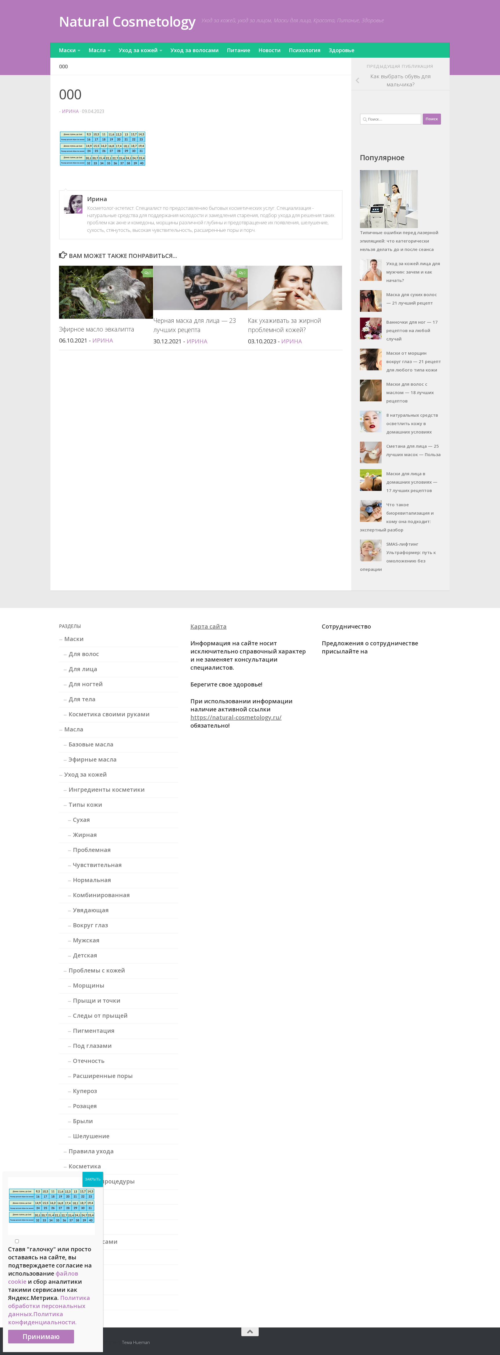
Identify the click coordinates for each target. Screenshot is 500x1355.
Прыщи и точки (96, 1000)
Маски (67, 50)
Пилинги (82, 1211)
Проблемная (92, 850)
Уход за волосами (194, 50)
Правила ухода (91, 1151)
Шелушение (91, 1136)
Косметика (85, 1166)
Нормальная (92, 880)
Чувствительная (97, 865)
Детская (85, 955)
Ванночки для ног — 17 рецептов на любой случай (412, 330)
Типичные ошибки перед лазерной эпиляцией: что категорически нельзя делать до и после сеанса (399, 241)
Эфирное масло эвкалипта (96, 329)
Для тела (82, 699)
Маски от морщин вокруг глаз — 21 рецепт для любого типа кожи (413, 361)
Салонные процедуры (102, 1181)
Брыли (83, 1121)
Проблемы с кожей (97, 970)
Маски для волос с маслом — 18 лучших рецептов (410, 392)
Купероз (85, 1091)
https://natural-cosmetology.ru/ (236, 717)
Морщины (88, 985)
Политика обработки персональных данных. (49, 1306)
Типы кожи (85, 804)
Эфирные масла (93, 759)
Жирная (85, 835)
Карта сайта (208, 626)
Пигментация (94, 1031)
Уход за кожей (138, 50)
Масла (97, 50)
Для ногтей (86, 684)
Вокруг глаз (90, 925)
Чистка (79, 1226)
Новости (269, 50)
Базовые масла (91, 744)
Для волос (84, 654)
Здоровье (341, 50)
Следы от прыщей (100, 1015)
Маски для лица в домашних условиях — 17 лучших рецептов (412, 482)
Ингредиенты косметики (107, 789)
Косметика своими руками (109, 714)
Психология (305, 50)
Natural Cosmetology (127, 21)
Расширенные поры (103, 1076)
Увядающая (91, 910)
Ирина (70, 111)
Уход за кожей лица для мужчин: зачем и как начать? (413, 272)
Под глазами (92, 1046)
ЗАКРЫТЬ (93, 1179)
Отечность (88, 1061)
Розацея (85, 1106)
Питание (238, 50)
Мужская (86, 940)
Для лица (83, 669)
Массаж (80, 1196)
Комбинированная (101, 895)
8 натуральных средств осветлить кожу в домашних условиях (412, 423)
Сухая (81, 820)
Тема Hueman (136, 1342)
